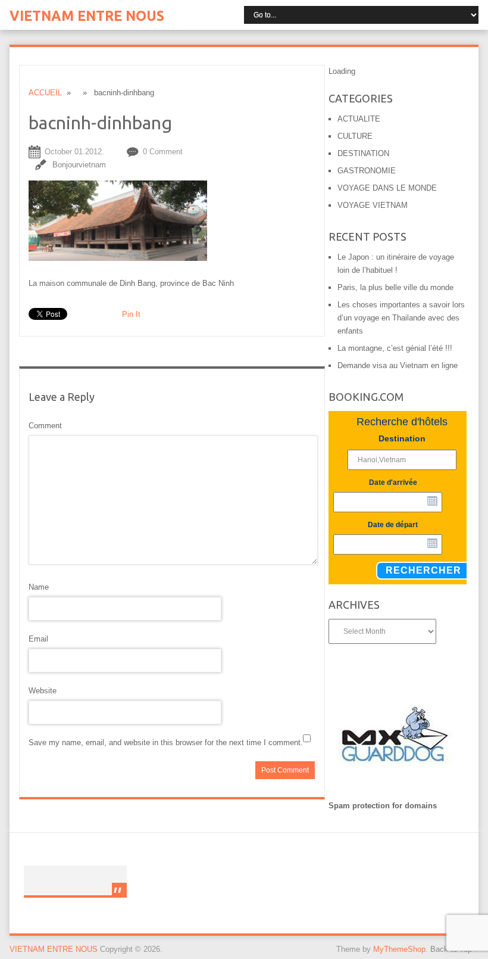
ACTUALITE (358, 118)
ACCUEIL (45, 92)
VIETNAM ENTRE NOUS (87, 15)
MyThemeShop (399, 949)
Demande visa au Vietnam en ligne (397, 365)
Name (39, 587)
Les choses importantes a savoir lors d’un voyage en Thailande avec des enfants (401, 317)
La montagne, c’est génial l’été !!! (394, 348)
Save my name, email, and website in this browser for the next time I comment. (166, 742)
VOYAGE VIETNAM (372, 205)
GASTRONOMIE (366, 170)
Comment (45, 425)
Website (43, 690)
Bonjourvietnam (79, 164)
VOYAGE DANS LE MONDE (387, 187)
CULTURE (355, 136)
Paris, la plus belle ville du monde (395, 287)
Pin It (131, 314)
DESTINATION (363, 153)
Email (38, 638)
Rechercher (423, 570)
